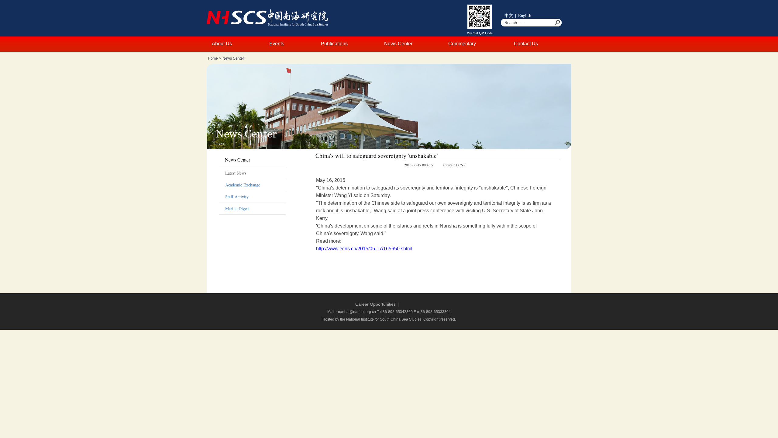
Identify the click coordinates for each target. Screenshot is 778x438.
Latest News (235, 173)
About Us (222, 43)
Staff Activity (237, 197)
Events (276, 43)
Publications (334, 43)
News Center (398, 43)
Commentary (462, 43)
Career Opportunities (375, 304)
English (524, 15)
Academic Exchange (242, 185)
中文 (508, 15)
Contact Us (526, 43)
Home (213, 58)
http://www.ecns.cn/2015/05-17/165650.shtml (364, 248)
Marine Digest (237, 208)
